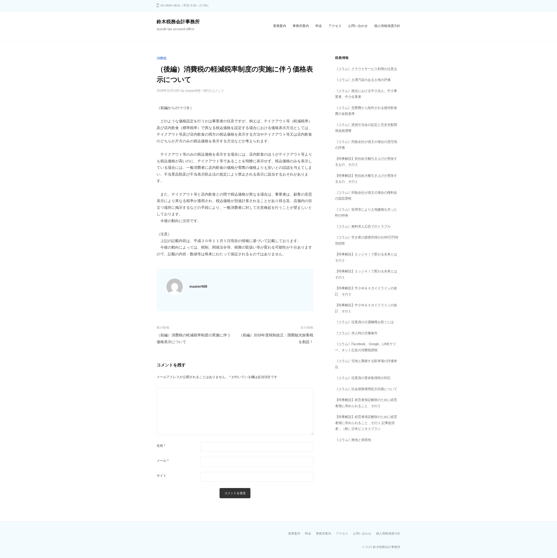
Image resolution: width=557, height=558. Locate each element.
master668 (192, 90)
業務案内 (279, 26)
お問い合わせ (358, 26)
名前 (161, 445)
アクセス (335, 26)
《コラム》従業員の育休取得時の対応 (363, 378)
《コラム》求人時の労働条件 (356, 333)
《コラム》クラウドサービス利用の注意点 (366, 69)
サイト (161, 475)
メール (163, 460)
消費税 (161, 58)
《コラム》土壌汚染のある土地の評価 (363, 79)
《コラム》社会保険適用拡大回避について (366, 389)
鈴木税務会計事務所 (178, 21)
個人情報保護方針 (387, 26)
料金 (318, 26)
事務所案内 (301, 26)
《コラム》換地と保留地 (353, 440)
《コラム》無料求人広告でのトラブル (363, 226)
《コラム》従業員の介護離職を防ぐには (364, 322)
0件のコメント (213, 90)
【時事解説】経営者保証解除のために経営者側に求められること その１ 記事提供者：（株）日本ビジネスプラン (366, 422)
